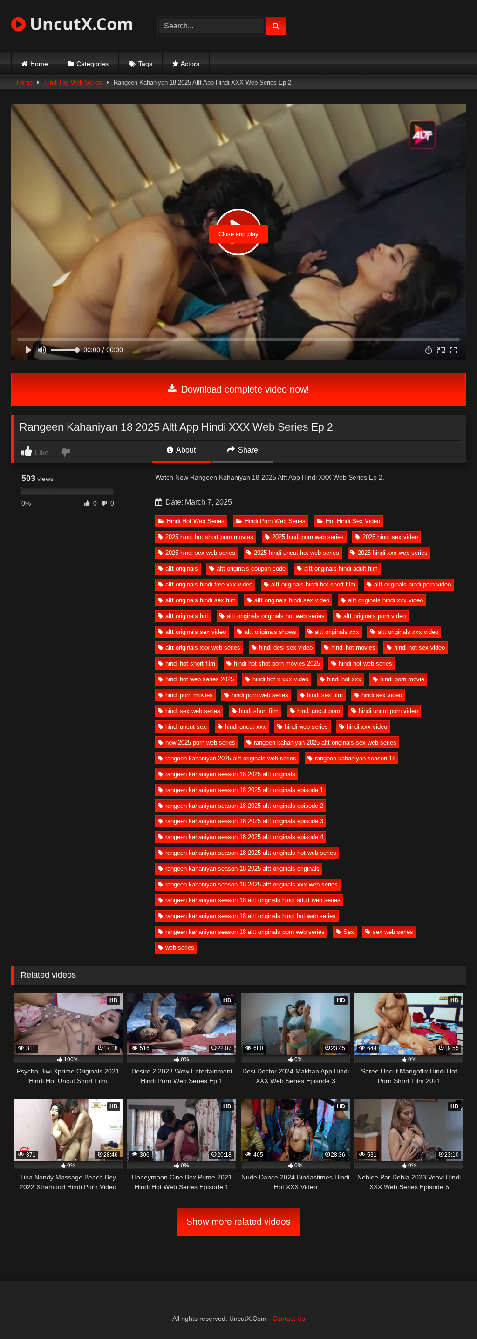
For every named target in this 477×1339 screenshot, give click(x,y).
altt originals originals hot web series (276, 616)
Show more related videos (238, 1221)
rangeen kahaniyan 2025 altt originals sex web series (325, 742)
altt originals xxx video (408, 631)
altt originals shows (270, 631)
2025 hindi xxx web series (393, 552)
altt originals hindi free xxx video (208, 584)
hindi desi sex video (286, 647)
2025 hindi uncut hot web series (296, 552)
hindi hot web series (365, 663)
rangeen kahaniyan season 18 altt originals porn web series (245, 931)
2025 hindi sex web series (200, 552)
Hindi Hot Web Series (73, 82)
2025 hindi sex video (390, 536)
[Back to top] (448, 1311)
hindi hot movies (353, 647)
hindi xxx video (367, 726)
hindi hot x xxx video (280, 679)
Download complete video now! (243, 389)
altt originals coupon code (251, 568)
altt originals (181, 568)
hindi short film (259, 710)
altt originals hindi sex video (291, 600)
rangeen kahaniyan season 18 (355, 758)
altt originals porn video (374, 616)
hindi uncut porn (318, 710)
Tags (145, 63)
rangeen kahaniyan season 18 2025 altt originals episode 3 (244, 821)
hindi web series (306, 726)
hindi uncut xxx (245, 726)
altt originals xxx (337, 631)
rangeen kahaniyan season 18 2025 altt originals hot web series (250, 852)
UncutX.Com (79, 24)
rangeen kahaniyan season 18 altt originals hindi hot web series (250, 916)
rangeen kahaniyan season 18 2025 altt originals (230, 774)
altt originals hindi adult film (341, 568)
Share (247, 450)
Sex (348, 931)
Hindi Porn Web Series (275, 521)
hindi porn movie (402, 679)
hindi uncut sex (185, 726)
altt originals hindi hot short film (313, 584)
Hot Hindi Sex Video (353, 521)
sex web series (393, 931)
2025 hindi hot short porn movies (209, 536)
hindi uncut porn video (388, 710)
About (185, 450)
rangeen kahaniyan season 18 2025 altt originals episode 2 (244, 805)
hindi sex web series (192, 710)
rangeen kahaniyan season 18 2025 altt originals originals (242, 868)
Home (39, 63)
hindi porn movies (189, 695)
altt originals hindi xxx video (385, 600)
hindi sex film (325, 695)
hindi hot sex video (419, 647)
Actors (190, 63)
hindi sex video (381, 695)
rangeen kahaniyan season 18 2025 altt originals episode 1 (244, 789)
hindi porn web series (260, 695)
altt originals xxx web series (202, 647)
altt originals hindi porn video (412, 584)
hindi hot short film (190, 663)
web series (179, 947)
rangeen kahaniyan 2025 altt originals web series (230, 758)
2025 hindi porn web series (308, 536)
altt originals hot (186, 616)
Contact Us (289, 1318)
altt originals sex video (195, 631)
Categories (92, 63)
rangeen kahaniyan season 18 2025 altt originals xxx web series (251, 884)
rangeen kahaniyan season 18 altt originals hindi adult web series (253, 900)
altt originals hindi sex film (200, 600)
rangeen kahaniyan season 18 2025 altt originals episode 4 (244, 836)
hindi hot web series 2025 (199, 679)
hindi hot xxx (344, 679)
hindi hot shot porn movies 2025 (277, 663)
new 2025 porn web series (200, 742)
